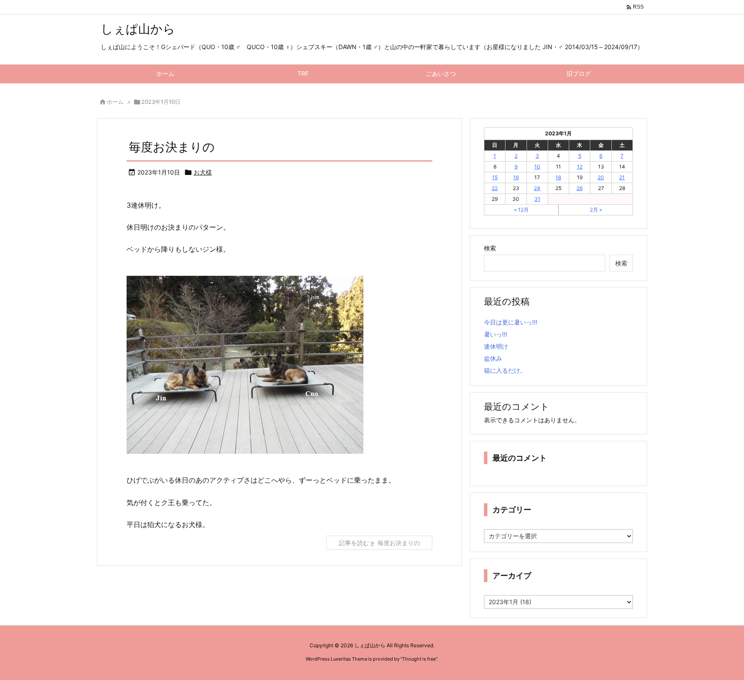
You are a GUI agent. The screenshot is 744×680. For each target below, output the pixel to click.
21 (622, 177)
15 (495, 177)
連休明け (496, 346)
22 (495, 188)
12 (580, 166)
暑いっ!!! (495, 334)
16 (516, 177)
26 (580, 188)
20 (601, 177)
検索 (490, 248)
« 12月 (521, 209)
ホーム (115, 101)
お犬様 (203, 172)
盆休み (493, 358)
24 (537, 188)
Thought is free (419, 659)
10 (537, 166)
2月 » (596, 209)
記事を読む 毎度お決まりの (379, 542)
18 (558, 177)
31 (537, 199)
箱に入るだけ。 (505, 370)
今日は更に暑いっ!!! (510, 322)
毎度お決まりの (172, 147)
